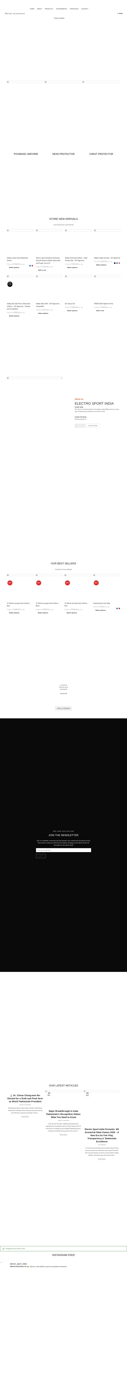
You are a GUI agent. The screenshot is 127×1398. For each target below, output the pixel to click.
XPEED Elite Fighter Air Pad (103, 303)
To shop (80, 426)
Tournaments (61, 9)
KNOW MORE (93, 426)
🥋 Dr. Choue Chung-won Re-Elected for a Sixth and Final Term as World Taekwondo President (25, 1098)
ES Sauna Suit (70, 303)
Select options (14, 267)
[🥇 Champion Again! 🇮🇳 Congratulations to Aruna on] (47, 1283)
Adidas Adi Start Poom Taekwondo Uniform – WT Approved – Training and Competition (18, 306)
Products (49, 9)
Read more (25, 1116)
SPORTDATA (74, 9)
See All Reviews (63, 708)
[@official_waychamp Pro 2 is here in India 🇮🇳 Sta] (15, 1336)
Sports (98, 1125)
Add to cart (42, 270)
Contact (84, 9)
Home (32, 9)
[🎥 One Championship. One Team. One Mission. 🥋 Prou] (15, 1286)
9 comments (102, 1144)
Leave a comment (25, 1104)
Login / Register (101, 13)
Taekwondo (25, 1091)
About (39, 9)
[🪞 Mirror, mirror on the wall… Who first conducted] (79, 1282)
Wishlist (111, 12)
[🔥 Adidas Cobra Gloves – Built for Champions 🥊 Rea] (47, 1350)
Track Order (59, 18)
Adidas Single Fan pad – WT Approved (107, 258)
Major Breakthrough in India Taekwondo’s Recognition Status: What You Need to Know (63, 1114)
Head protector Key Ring (101, 603)
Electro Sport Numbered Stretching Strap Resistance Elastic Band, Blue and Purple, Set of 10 (48, 260)
